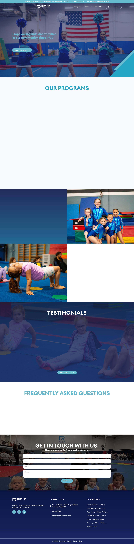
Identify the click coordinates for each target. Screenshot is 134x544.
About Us (88, 7)
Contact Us (98, 7)
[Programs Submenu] (82, 7)
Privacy (74, 541)
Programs (77, 7)
